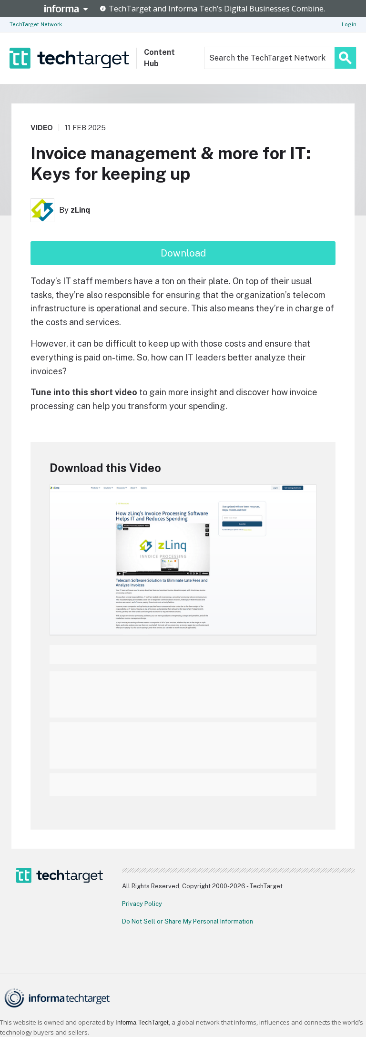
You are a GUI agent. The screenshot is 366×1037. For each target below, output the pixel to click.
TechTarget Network (36, 24)
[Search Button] (345, 58)
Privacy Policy (142, 903)
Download (183, 253)
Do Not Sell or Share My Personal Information (187, 921)
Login (349, 24)
